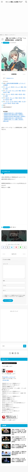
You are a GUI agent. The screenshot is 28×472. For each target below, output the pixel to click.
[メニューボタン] (2, 2)
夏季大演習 (5, 121)
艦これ (14, 227)
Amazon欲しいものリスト (9, 377)
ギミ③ (23, 101)
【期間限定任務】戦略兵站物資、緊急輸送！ (13, 114)
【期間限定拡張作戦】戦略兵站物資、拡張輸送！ (14, 116)
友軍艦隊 (5, 85)
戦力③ (13, 103)
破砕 (7, 88)
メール (4, 285)
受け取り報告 (6, 380)
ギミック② (15, 90)
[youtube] (13, 353)
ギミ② (11, 101)
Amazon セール (10, 78)
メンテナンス (6, 42)
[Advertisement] (14, 19)
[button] (3, 247)
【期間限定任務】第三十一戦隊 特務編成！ (13, 113)
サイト (4, 290)
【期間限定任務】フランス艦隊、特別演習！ (13, 119)
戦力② (5, 92)
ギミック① (8, 90)
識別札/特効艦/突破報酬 (12, 83)
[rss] (18, 353)
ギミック (8, 87)
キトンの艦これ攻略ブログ (14, 2)
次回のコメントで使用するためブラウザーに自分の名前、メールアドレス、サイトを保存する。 (15, 296)
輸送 (22, 87)
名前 (4, 280)
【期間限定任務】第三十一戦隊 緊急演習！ (13, 118)
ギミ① (7, 101)
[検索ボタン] (26, 2)
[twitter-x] (10, 353)
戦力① (12, 87)
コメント (5, 263)
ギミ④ (5, 103)
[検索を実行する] (24, 346)
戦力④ (7, 99)
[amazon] (15, 353)
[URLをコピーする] (25, 247)
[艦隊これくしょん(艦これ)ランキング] (9, 418)
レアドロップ (22, 83)
